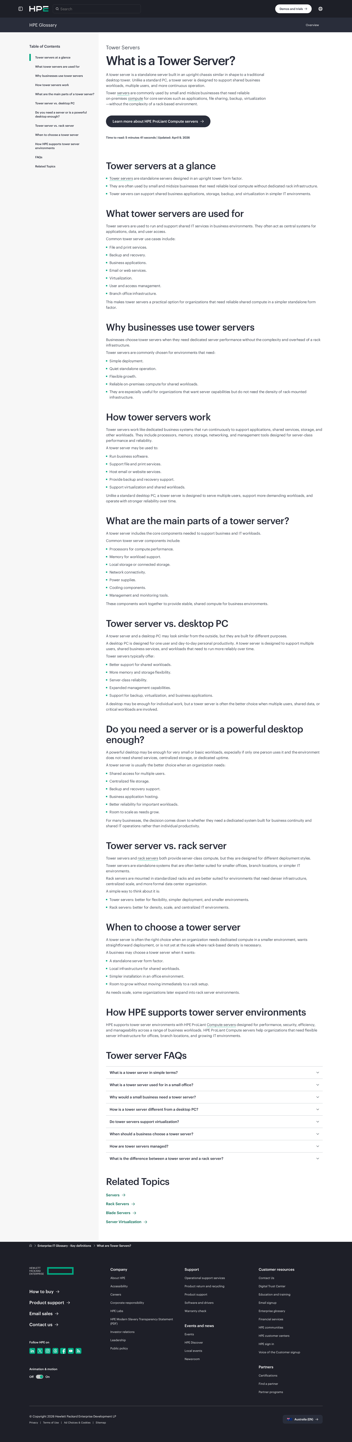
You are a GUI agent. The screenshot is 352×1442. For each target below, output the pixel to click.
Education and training (274, 1294)
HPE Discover (194, 1342)
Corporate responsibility (127, 1302)
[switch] (37, 1377)
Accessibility (119, 1286)
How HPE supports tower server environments (57, 146)
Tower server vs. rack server (54, 125)
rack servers (148, 858)
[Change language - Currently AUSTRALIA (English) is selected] (320, 8)
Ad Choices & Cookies (77, 1422)
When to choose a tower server (56, 135)
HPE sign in (266, 1344)
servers (123, 93)
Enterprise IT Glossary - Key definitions (65, 1245)
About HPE (117, 1278)
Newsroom (192, 1359)
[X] (40, 1351)
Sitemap (101, 1422)
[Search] (57, 9)
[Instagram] (48, 1351)
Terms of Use (51, 1422)
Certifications (268, 1375)
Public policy (119, 1348)
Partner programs (271, 1392)
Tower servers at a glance (52, 57)
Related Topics (45, 166)
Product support (196, 1294)
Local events (193, 1351)
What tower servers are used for (57, 66)
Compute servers (221, 1024)
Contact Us (266, 1278)
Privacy (33, 1422)
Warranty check (195, 1311)
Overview (312, 25)
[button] (20, 8)
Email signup (267, 1302)
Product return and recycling (204, 1286)
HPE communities (271, 1327)
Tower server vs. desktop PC (55, 103)
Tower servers (121, 178)
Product (46, 1302)
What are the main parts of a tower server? (64, 94)
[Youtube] (71, 1351)
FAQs (38, 157)
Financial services (271, 1319)
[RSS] (78, 1351)
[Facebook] (63, 1351)
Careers (115, 1294)
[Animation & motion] (39, 1377)
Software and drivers (199, 1302)
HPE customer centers (274, 1335)
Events (189, 1334)
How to (41, 1291)
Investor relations (122, 1332)
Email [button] (41, 1313)
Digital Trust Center (272, 1286)
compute (135, 98)
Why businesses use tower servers (59, 76)
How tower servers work (52, 85)
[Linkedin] (32, 1351)
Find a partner (268, 1384)
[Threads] (55, 1351)
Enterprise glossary (272, 1311)
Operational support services (205, 1278)
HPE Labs (116, 1311)
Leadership (118, 1340)
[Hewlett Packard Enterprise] (38, 9)
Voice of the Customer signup (279, 1352)
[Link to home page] (31, 1245)
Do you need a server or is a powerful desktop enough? (61, 114)
